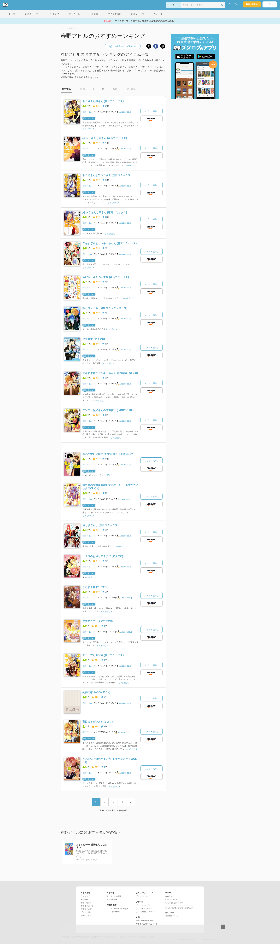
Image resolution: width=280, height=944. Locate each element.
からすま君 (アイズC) (94, 587)
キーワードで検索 (114, 896)
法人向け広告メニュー (174, 903)
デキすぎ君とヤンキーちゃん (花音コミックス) (109, 243)
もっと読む (87, 128)
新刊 (115, 89)
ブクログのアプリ (143, 905)
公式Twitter (169, 913)
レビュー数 (98, 89)
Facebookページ (171, 916)
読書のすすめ (86, 915)
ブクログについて (143, 896)
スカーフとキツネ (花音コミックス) (103, 655)
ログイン (270, 4)
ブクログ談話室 (87, 906)
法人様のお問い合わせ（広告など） (179, 908)
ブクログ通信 (86, 912)
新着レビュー (86, 903)
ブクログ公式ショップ (145, 912)
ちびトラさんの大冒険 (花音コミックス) (105, 277)
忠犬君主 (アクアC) (93, 339)
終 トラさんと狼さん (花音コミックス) (104, 212)
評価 (82, 89)
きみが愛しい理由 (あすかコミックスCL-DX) (108, 454)
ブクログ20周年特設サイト (147, 924)
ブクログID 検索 (113, 912)
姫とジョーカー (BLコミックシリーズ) (104, 308)
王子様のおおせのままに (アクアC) (102, 556)
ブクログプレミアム (144, 908)
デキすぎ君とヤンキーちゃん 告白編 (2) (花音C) (110, 373)
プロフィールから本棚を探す (118, 908)
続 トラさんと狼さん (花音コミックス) (104, 138)
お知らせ (168, 896)
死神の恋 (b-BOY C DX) (96, 692)
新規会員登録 (252, 4)
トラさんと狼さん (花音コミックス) (103, 101)
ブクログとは (233, 4)
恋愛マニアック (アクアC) (97, 621)
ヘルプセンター (171, 899)
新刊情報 (84, 899)
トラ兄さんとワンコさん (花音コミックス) (106, 175)
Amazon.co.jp (125, 112)
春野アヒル (87, 112)
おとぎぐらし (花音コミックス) (100, 525)
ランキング (85, 896)
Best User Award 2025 (145, 921)
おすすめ (66, 89)
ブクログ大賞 (86, 909)
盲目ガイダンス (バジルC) (97, 721)
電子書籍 (131, 89)
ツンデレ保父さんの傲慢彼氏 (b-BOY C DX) (108, 410)
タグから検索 (112, 899)
